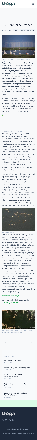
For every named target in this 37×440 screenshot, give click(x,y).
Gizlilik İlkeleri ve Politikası (26, 433)
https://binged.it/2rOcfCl (10, 302)
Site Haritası (7, 433)
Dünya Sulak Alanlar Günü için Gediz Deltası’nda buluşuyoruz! (15, 394)
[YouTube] (13, 420)
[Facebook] (6, 420)
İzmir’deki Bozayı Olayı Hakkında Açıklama (17, 368)
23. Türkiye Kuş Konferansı (12, 360)
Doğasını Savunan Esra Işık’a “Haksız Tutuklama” (15, 385)
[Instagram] (3, 420)
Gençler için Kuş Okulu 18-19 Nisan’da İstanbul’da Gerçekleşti (15, 376)
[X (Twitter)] (10, 420)
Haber (15, 30)
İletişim (14, 433)
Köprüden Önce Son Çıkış (27, 30)
